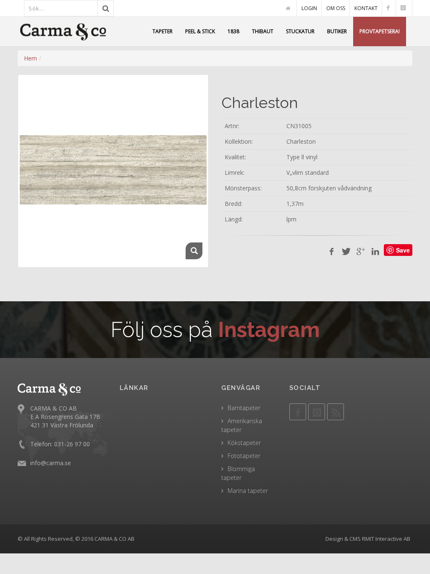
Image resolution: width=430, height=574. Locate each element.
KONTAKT (366, 8)
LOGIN (309, 8)
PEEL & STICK (200, 31)
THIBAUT (262, 31)
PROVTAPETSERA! (379, 31)
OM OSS (335, 8)
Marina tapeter (248, 491)
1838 (233, 31)
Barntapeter (244, 408)
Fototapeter (244, 456)
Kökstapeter (244, 443)
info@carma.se (50, 463)
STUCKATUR (300, 31)
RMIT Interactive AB (386, 538)
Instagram (269, 329)
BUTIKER (337, 31)
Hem (30, 58)
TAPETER (162, 31)
